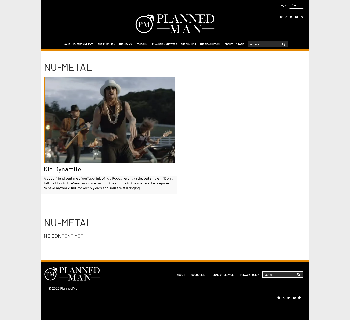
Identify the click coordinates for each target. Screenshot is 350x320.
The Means (125, 44)
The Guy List (188, 44)
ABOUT (181, 274)
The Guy (142, 44)
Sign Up (296, 5)
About (229, 44)
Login (283, 5)
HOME (67, 44)
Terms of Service (222, 274)
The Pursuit (105, 44)
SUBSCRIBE (198, 274)
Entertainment (83, 44)
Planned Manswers (164, 44)
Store (240, 44)
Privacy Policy (249, 274)
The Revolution (210, 44)
